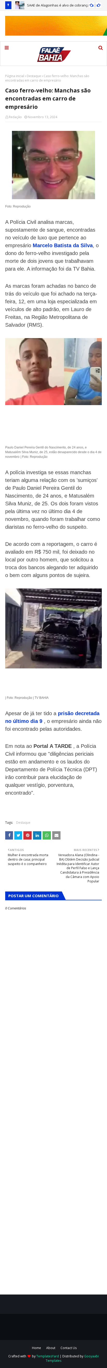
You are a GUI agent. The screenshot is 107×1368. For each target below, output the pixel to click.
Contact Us (69, 1348)
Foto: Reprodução (18, 206)
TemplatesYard (47, 1356)
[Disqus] (53, 1094)
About (50, 1348)
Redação (15, 117)
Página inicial (14, 76)
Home (36, 1348)
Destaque (34, 76)
